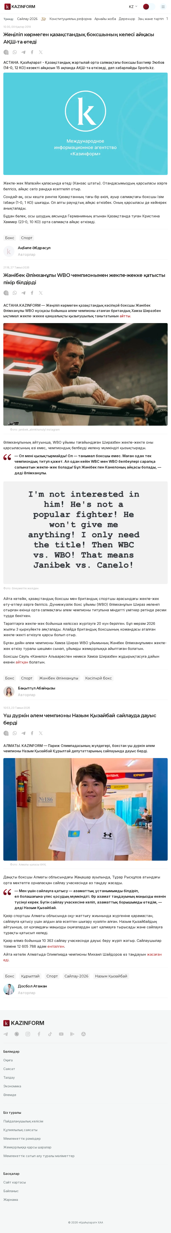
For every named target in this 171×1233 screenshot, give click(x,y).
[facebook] (39, 1034)
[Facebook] (32, 52)
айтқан (22, 662)
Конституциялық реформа (70, 19)
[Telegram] (23, 52)
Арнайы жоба (105, 19)
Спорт (26, 238)
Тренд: (8, 19)
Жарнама (10, 1199)
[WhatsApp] (14, 52)
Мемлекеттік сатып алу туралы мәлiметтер (39, 1156)
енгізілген (55, 946)
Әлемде (9, 1095)
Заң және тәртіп (151, 19)
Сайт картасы (14, 1182)
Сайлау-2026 (27, 19)
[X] (40, 52)
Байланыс (11, 1191)
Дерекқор (127, 19)
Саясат (9, 1069)
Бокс (9, 238)
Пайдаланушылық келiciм (23, 1121)
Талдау (9, 1077)
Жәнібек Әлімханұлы (58, 678)
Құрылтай (30, 976)
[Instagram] (6, 52)
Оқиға (8, 1060)
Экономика (12, 1086)
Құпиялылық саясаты (20, 1130)
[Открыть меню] (163, 6)
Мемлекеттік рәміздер (22, 1138)
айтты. (125, 316)
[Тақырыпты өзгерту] (148, 6)
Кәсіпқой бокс (98, 678)
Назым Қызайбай (111, 976)
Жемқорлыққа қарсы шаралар (27, 1147)
